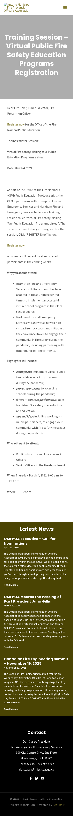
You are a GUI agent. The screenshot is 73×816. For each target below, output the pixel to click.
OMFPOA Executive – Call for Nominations (30, 541)
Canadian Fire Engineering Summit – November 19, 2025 (36, 661)
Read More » (11, 585)
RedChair (58, 805)
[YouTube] (42, 778)
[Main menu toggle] (65, 7)
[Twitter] (36, 778)
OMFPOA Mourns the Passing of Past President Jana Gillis (32, 599)
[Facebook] (31, 778)
